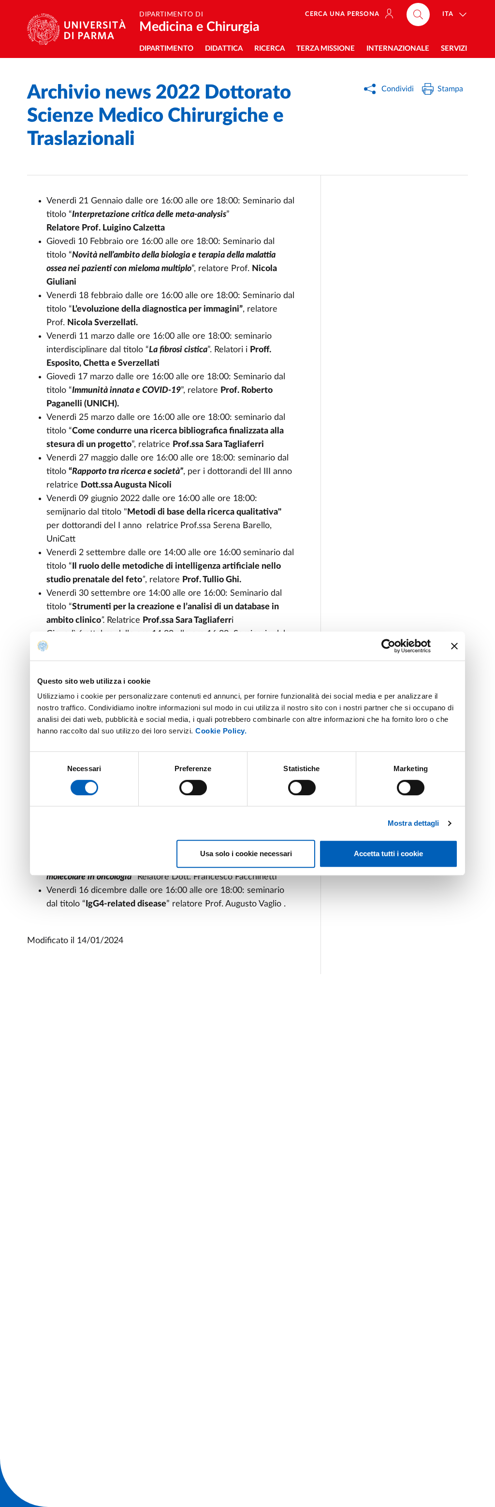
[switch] (193, 787)
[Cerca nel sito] (418, 14)
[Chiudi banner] (454, 646)
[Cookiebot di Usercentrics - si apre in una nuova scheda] (388, 646)
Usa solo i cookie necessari (246, 853)
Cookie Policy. (221, 731)
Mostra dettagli (413, 823)
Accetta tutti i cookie (388, 853)
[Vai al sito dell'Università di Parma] (80, 29)
